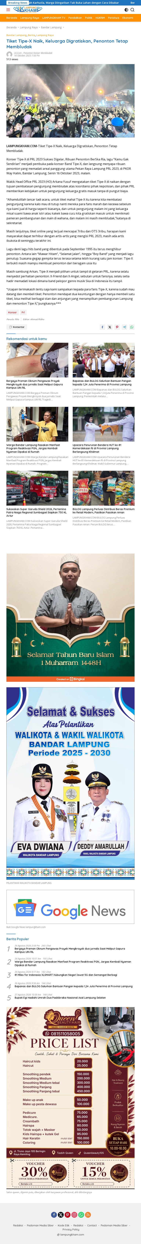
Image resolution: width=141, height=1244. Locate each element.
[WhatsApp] (81, 1215)
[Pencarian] (132, 10)
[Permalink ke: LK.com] (9, 54)
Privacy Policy (71, 1229)
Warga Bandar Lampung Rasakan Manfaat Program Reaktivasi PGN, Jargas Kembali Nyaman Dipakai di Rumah (33, 448)
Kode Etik (63, 1225)
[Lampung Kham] (27, 10)
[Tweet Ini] (110, 327)
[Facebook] (54, 1215)
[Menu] (8, 10)
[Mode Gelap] (126, 10)
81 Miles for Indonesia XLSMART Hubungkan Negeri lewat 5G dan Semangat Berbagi (66, 975)
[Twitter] (61, 1215)
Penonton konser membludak (37, 53)
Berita (31, 35)
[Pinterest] (67, 1215)
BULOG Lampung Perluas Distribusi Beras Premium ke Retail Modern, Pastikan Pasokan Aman (104, 510)
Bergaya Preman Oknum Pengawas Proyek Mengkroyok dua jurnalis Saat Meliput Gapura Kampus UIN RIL (34, 384)
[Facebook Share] (102, 327)
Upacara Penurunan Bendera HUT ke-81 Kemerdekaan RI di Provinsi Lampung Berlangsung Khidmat (97, 448)
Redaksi (18, 1225)
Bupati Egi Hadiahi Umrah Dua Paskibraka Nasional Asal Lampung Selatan (60, 997)
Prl (23, 312)
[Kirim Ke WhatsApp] (132, 327)
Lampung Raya (45, 35)
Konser (12, 312)
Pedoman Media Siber (40, 1225)
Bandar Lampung (16, 35)
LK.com (17, 53)
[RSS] (88, 1215)
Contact (92, 1225)
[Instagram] (74, 1215)
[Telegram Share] (124, 327)
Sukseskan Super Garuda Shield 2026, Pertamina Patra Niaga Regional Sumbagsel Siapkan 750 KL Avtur (36, 512)
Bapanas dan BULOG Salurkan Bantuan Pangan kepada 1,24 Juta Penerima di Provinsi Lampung (102, 382)
